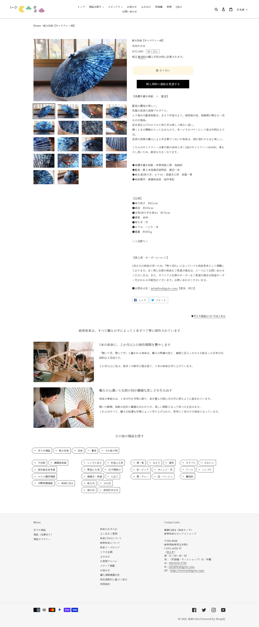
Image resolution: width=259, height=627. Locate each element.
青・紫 (140, 462)
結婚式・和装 (94, 476)
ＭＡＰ (170, 552)
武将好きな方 (110, 490)
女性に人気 (116, 462)
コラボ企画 (106, 552)
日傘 (80, 450)
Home (37, 25)
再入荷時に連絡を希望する (163, 84)
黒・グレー (142, 476)
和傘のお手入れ (108, 529)
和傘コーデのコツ (110, 547)
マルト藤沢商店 (46, 476)
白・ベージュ (164, 476)
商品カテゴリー (42, 539)
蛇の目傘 (63, 450)
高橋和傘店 (59, 462)
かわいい (209, 462)
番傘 (93, 450)
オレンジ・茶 (164, 469)
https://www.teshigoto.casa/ (187, 570)
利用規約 (105, 584)
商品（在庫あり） (43, 534)
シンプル (206, 469)
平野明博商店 (45, 483)
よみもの (105, 556)
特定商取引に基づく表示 (113, 579)
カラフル (190, 462)
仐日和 (41, 462)
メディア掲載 (107, 565)
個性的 (189, 476)
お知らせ (105, 570)
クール (189, 469)
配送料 (142, 57)
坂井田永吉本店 (46, 469)
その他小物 (111, 450)
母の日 (91, 490)
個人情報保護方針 (110, 575)
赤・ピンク (142, 469)
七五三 (114, 476)
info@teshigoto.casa (182, 566)
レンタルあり (94, 462)
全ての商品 (43, 450)
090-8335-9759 (177, 563)
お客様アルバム (108, 561)
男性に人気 (93, 469)
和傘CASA (67, 483)
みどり (156, 462)
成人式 (91, 483)
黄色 (171, 462)
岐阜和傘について (110, 542)
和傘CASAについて (111, 538)
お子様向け (114, 469)
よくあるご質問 (108, 533)
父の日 (107, 483)
